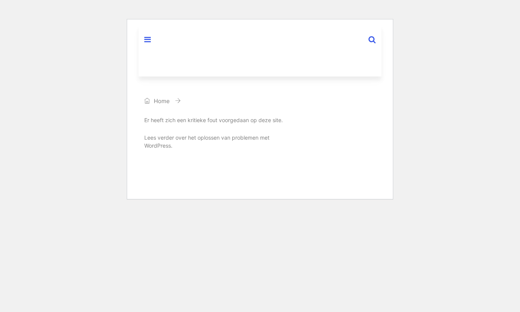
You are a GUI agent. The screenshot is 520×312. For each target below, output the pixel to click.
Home (161, 101)
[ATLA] (159, 57)
